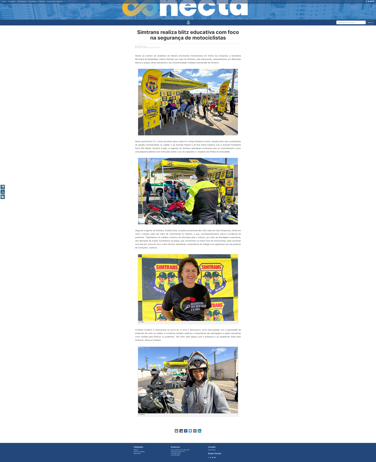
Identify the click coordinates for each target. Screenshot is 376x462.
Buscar (370, 22)
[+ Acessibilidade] (2, 197)
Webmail (136, 450)
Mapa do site (137, 453)
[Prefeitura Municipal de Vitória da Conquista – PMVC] (188, 22)
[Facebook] (366, 1)
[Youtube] (371, 1)
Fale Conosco (212, 450)
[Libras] (2, 187)
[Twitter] (368, 1)
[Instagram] (373, 1)
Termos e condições (139, 451)
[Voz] (2, 192)
